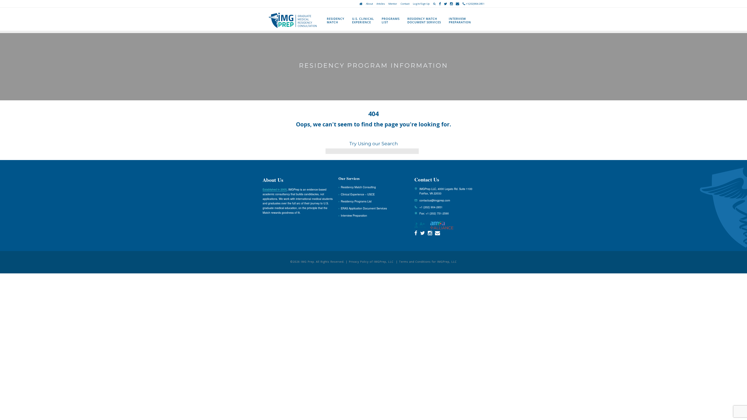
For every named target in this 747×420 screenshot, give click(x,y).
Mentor (392, 3)
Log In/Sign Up (421, 3)
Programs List (391, 20)
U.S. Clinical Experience (363, 20)
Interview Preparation (460, 20)
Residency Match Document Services (424, 20)
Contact (405, 3)
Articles (380, 3)
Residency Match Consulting (357, 187)
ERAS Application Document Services (362, 208)
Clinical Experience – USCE (356, 194)
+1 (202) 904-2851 (431, 207)
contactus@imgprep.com (434, 200)
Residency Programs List (355, 201)
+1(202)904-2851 (474, 3)
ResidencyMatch (335, 20)
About (369, 3)
